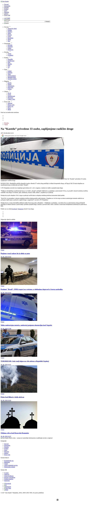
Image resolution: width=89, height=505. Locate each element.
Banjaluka (10, 38)
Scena (9, 94)
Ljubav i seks (11, 99)
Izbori (9, 39)
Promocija (10, 49)
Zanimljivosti (11, 96)
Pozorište (10, 59)
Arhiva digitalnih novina (11, 465)
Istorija (9, 83)
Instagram (20, 209)
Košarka (10, 72)
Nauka (9, 84)
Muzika (10, 64)
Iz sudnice (10, 55)
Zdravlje (10, 103)
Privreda (10, 45)
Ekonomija (7, 6)
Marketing (7, 462)
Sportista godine (12, 79)
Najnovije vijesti (12, 28)
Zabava (6, 13)
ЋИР (8, 18)
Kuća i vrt (10, 106)
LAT (5, 18)
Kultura (6, 9)
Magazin (6, 12)
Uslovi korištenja (8, 476)
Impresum (7, 480)
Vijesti (9, 53)
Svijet (9, 36)
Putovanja (10, 87)
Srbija (9, 33)
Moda (9, 109)
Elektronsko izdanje (9, 467)
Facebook (14, 209)
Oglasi (9, 48)
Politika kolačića (8, 479)
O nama (6, 473)
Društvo (10, 31)
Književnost (11, 61)
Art (8, 67)
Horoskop (10, 97)
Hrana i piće (11, 105)
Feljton (9, 89)
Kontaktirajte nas (8, 460)
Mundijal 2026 (12, 77)
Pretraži (48, 21)
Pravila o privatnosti (9, 477)
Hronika (6, 7)
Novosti (6, 4)
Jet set (9, 93)
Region (10, 35)
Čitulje (6, 464)
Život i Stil (7, 15)
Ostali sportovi (12, 75)
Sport (5, 10)
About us (6, 474)
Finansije (10, 46)
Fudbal (9, 71)
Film (9, 62)
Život (9, 108)
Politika (10, 30)
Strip (9, 65)
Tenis (9, 74)
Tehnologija (11, 86)
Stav (9, 41)
